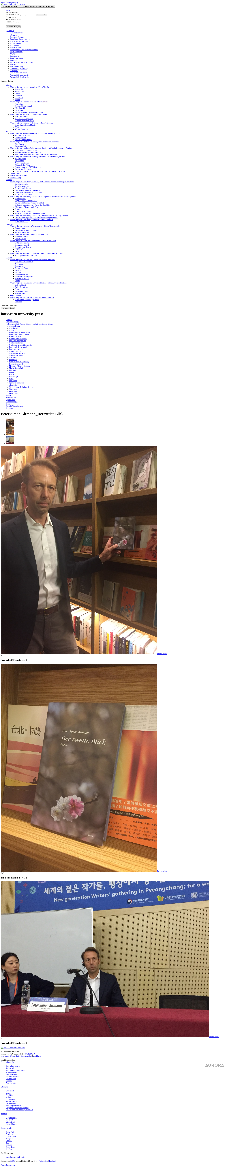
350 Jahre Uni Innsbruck (24, 262)
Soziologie (13, 381)
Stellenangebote (11, 1101)
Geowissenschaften (16, 355)
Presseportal (14, 56)
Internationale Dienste (23, 247)
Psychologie (13, 377)
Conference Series (16, 343)
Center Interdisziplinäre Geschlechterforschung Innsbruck (36, 218)
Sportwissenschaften (16, 383)
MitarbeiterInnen (12, 1074)
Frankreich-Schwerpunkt (18, 347)
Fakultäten (49, 220)
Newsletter (10, 408)
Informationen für (7, 1062)
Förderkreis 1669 (56, 253)
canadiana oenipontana (17, 341)
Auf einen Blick (54, 133)
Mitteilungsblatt (20, 108)
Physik (17, 209)
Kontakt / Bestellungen (14, 406)
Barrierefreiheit (26, 1056)
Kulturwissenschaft (16, 364)
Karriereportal (15, 43)
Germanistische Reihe (17, 353)
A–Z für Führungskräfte (24, 119)
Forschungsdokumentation (20, 39)
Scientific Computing (23, 211)
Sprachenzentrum (16, 58)
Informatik (13, 360)
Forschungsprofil (21, 184)
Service (8, 395)
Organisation (10, 1099)
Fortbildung (49, 123)
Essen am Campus (17, 37)
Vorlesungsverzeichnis (18, 73)
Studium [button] (9, 131)
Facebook (9, 1134)
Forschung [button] (9, 180)
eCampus (13, 35)
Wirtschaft (13, 389)
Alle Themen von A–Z (23, 117)
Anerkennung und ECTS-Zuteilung (28, 167)
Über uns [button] (9, 258)
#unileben (18, 95)
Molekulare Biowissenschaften (26, 207)
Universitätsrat (20, 285)
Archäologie (13, 328)
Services (45, 102)
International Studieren (18, 175)
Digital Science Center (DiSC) (26, 201)
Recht (11, 379)
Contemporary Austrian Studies (20, 345)
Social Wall (10, 1132)
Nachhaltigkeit (11, 1124)
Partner (17, 281)
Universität (51, 260)
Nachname (10, 19)
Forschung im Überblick (65, 182)
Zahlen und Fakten (22, 268)
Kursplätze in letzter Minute (25, 125)
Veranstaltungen (11, 402)
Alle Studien (19, 144)
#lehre (17, 93)
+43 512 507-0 (29, 1054)
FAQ (17, 127)
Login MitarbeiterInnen (9, 2)
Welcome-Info (11, 1103)
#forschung (19, 98)
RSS (7, 1143)
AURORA (19, 249)
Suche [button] (8, 10)
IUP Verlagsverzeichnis (19, 41)
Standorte (13, 60)
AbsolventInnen (11, 1072)
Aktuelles (46, 87)
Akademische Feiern (22, 165)
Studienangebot (53, 142)
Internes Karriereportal (23, 106)
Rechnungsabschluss (13, 1106)
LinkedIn (9, 1141)
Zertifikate (37, 1056)
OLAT (12, 54)
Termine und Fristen (22, 135)
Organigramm (15, 295)
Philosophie (13, 370)
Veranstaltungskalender (18, 69)
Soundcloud (10, 1147)
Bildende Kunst (15, 337)
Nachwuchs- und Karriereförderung (28, 190)
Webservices (43, 1161)
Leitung (8, 1093)
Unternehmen (11, 1079)
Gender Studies (15, 351)
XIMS (12, 1161)
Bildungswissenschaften (18, 339)
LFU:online (14, 45)
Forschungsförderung (23, 188)
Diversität (9, 1120)
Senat (17, 289)
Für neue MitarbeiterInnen (24, 121)
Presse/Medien (11, 1083)
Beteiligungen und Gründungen (26, 230)
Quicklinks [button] (10, 31)
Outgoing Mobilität (22, 243)
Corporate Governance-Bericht (17, 1108)
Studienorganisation (58, 157)
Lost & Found (15, 48)
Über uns (4, 1087)
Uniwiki (45, 114)
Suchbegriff (10, 15)
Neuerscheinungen (12, 322)
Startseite (9, 320)
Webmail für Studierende (19, 77)
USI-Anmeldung (16, 66)
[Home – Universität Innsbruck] (13, 4)
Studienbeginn (20, 159)
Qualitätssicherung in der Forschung (28, 192)
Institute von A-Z (21, 222)
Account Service (16, 33)
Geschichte (19, 266)
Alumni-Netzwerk (21, 237)
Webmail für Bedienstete (19, 75)
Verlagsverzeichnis (12, 324)
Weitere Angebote (21, 129)
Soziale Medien (6, 1128)
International (51, 241)
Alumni (45, 234)
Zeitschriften (13, 393)
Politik (11, 374)
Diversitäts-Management (24, 277)
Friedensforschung (16, 349)
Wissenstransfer (54, 226)
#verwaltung (19, 91)
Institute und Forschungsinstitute (27, 300)
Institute (8, 1097)
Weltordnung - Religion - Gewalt (21, 387)
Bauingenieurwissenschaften (19, 332)
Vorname (9, 22)
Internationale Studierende (15, 1070)
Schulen (9, 1081)
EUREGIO (19, 251)
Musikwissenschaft (16, 368)
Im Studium (19, 161)
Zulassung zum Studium (63, 148)
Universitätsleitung (59, 283)
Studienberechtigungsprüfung (26, 150)
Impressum (5, 1056)
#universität (19, 89)
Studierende (10, 1068)
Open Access (10, 400)
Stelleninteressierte (12, 1077)
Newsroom (19, 264)
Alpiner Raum (20, 199)
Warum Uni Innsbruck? (23, 140)
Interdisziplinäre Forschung (19, 362)
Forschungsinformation (23, 194)
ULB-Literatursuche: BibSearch (22, 62)
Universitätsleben (21, 274)
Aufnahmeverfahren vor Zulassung (28, 152)
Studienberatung (16, 173)
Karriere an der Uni (22, 279)
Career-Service (20, 239)
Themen (4, 1114)
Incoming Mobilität (22, 245)
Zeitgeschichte (14, 391)
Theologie (13, 385)
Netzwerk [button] (9, 224)
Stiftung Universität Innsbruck (26, 255)
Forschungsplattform (60, 215)
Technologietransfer (22, 232)
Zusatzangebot (20, 146)
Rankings (18, 270)
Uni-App (13, 64)
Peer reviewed (11, 398)
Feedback (52, 1161)
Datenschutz (14, 1056)
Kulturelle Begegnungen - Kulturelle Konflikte (32, 205)
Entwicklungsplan (21, 291)
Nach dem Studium (22, 163)
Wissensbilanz (20, 293)
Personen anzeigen (13, 26)
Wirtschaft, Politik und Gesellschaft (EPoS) (31, 213)
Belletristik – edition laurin (19, 334)
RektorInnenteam (21, 287)
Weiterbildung (15, 178)
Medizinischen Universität (15, 1157)
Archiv (17, 100)
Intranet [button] (8, 85)
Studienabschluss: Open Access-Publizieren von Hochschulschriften (40, 171)
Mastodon (12, 1136)
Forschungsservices (22, 186)
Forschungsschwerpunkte (66, 197)
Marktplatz (19, 110)
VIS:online (14, 71)
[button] (160, 654)
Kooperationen (20, 228)
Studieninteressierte (13, 1066)
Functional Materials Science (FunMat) (29, 203)
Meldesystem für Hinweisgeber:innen (24, 50)
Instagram (9, 1139)
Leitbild (18, 272)
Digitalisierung (11, 1118)
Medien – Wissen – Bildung (19, 366)
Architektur (13, 330)
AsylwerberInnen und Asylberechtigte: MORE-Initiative (36, 154)
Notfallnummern (16, 52)
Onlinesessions (20, 138)
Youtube (9, 1145)
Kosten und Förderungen (24, 169)
